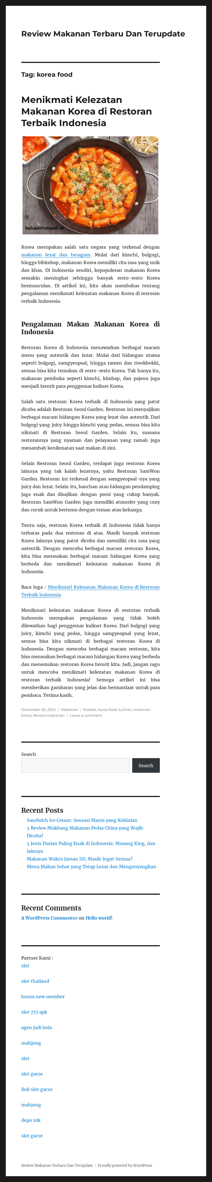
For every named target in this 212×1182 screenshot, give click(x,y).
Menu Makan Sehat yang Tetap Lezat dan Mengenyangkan (91, 866)
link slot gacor (36, 1089)
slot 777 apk (34, 1012)
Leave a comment (86, 715)
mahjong (31, 1043)
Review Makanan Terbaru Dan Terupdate (103, 33)
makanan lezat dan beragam (55, 254)
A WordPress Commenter (49, 918)
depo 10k (31, 1120)
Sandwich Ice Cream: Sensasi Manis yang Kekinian (82, 820)
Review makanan (49, 715)
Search (28, 754)
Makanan (69, 709)
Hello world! (99, 918)
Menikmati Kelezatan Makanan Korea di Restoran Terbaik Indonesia (86, 111)
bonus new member (43, 996)
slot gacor (32, 1074)
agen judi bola (36, 1027)
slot (25, 965)
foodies (89, 709)
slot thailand (35, 981)
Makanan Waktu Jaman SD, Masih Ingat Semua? (79, 859)
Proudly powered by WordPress (125, 1165)
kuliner (124, 709)
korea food (107, 709)
